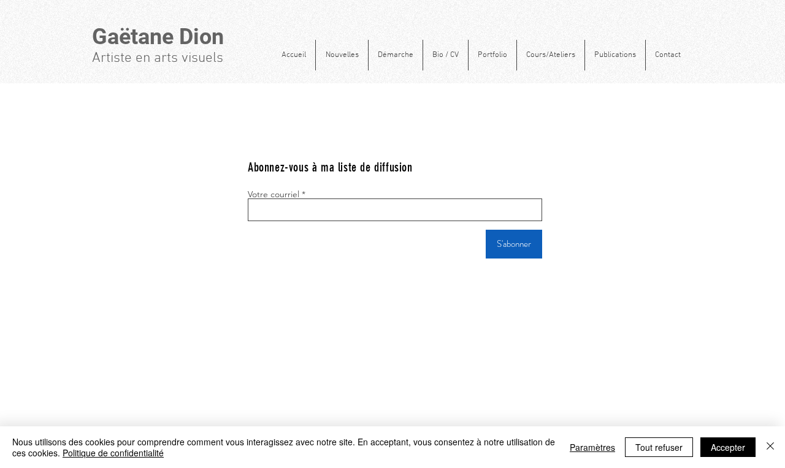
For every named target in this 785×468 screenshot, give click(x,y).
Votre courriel (273, 194)
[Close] (770, 447)
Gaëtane (135, 37)
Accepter (728, 447)
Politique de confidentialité (113, 453)
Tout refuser (659, 447)
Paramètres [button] (592, 447)
